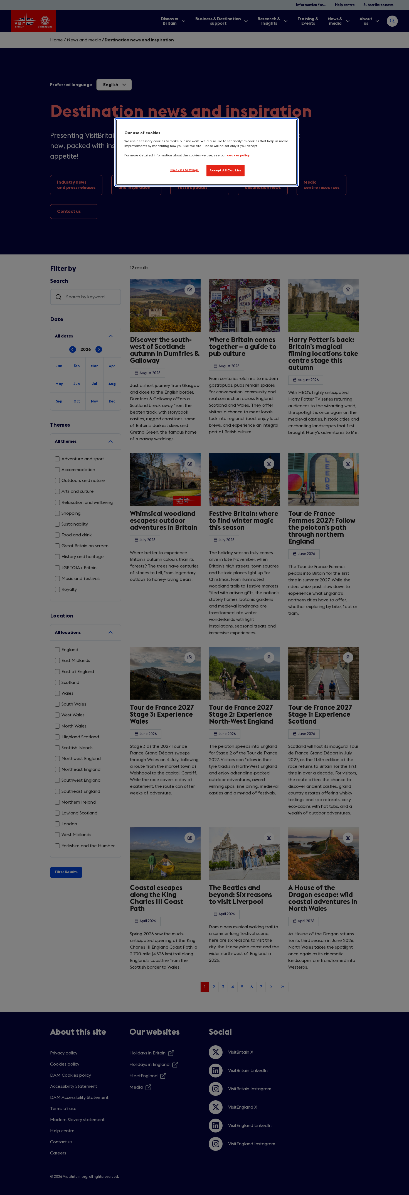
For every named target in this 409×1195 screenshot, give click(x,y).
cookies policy (238, 155)
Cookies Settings (184, 170)
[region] (206, 152)
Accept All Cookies (226, 170)
